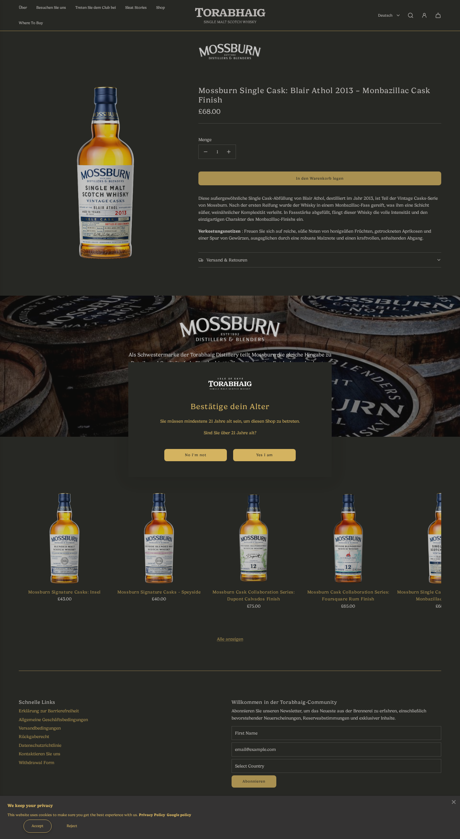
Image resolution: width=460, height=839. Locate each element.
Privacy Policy (152, 815)
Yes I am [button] (264, 455)
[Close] (454, 802)
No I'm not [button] (196, 455)
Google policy (179, 815)
